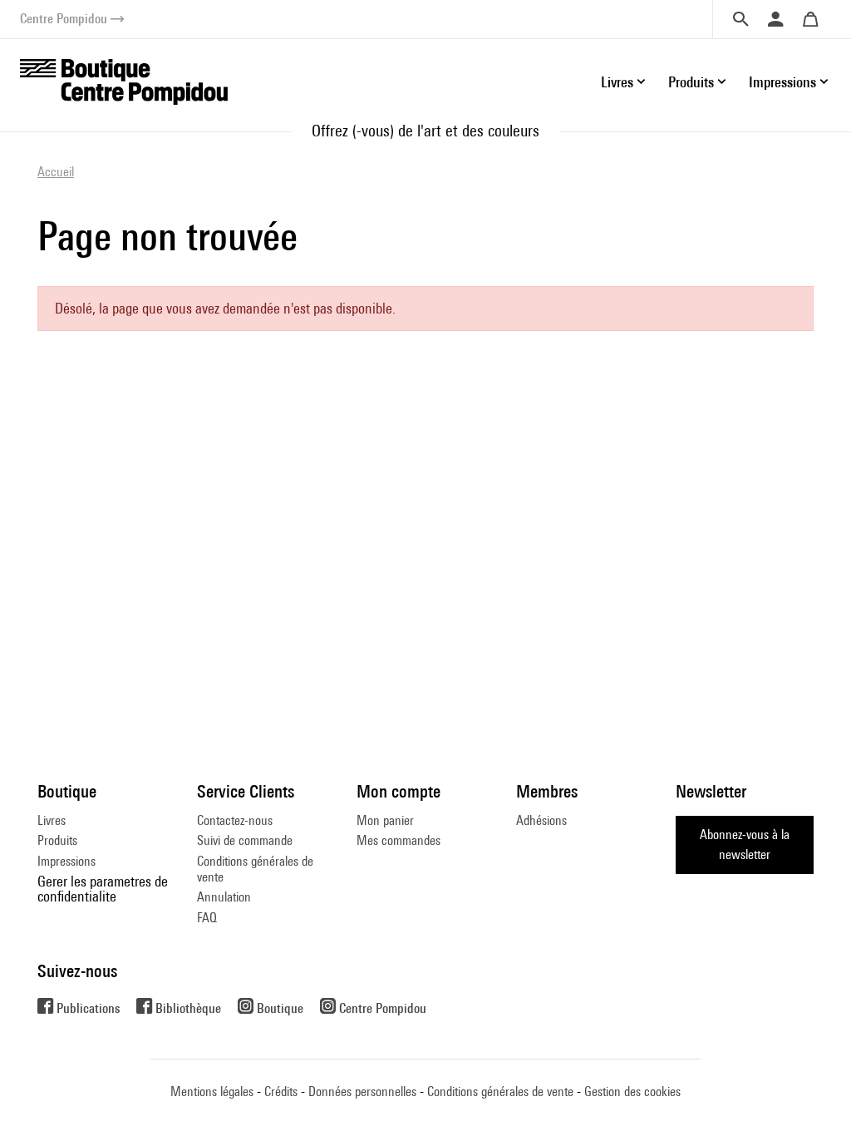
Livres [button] (617, 82)
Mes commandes (398, 840)
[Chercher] (740, 19)
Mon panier (385, 820)
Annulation (224, 897)
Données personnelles (362, 1091)
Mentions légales (211, 1091)
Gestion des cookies (632, 1091)
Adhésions (541, 820)
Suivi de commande (245, 840)
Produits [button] (691, 82)
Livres (51, 820)
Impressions (66, 861)
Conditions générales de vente (255, 868)
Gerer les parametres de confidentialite (102, 888)
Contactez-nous (235, 820)
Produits (57, 840)
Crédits (281, 1091)
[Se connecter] (775, 19)
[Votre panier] (810, 19)
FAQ (207, 918)
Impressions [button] (782, 82)
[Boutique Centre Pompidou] (124, 80)
